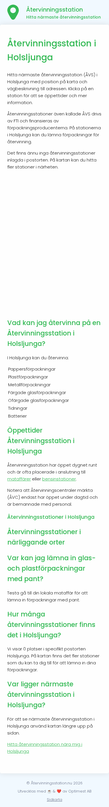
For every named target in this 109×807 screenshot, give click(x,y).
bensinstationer (59, 479)
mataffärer (19, 479)
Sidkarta (54, 799)
